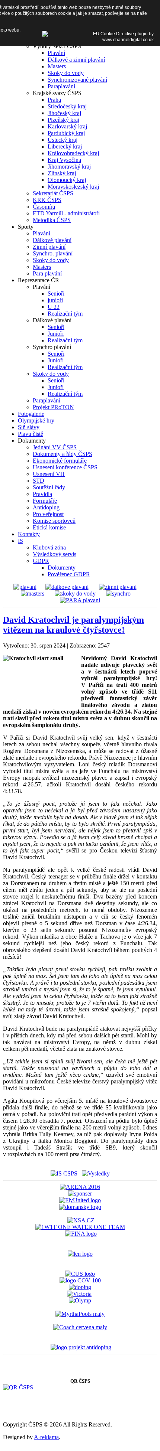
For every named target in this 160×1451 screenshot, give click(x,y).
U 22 (54, 307)
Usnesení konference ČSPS (65, 467)
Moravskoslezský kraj (73, 186)
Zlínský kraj (62, 173)
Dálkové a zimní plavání (76, 59)
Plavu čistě (30, 434)
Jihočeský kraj (64, 113)
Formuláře (45, 501)
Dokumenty (62, 567)
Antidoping (46, 507)
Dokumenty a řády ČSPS (62, 454)
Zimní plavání (49, 247)
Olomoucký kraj (67, 180)
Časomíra (44, 206)
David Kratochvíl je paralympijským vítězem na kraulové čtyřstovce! (73, 625)
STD (38, 480)
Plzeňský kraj (63, 120)
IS (20, 541)
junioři (55, 300)
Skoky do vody (66, 73)
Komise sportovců (54, 521)
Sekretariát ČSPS (53, 193)
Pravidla (42, 494)
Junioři (56, 333)
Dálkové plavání (52, 240)
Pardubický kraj (66, 133)
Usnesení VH (49, 474)
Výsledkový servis (54, 554)
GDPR (41, 561)
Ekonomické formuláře (60, 460)
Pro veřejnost (48, 514)
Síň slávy (28, 427)
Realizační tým (65, 313)
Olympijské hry (36, 420)
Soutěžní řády (49, 487)
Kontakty (29, 534)
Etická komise (49, 527)
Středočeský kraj (67, 106)
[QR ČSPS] (18, 1387)
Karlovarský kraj (67, 126)
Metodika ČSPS (52, 220)
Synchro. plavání (53, 253)
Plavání (56, 53)
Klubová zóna (49, 547)
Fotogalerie (31, 414)
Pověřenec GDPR (69, 574)
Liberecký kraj (65, 146)
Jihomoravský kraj (69, 166)
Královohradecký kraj (73, 153)
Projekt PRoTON (53, 407)
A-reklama (46, 1437)
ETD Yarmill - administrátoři (66, 213)
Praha (54, 100)
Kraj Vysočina (64, 160)
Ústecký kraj (62, 140)
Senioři (56, 293)
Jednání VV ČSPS (55, 447)
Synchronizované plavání (77, 79)
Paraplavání (61, 86)
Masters (57, 66)
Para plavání (47, 273)
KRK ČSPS (47, 200)
